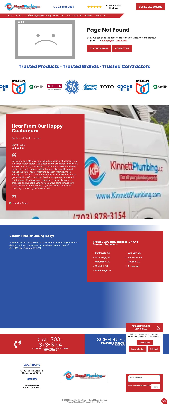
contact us (121, 40)
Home (10, 15)
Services (57, 15)
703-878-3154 (64, 6)
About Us (20, 15)
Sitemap (100, 402)
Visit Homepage (99, 48)
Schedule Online (150, 6)
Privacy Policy (89, 402)
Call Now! (154, 349)
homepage (107, 40)
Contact (99, 15)
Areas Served (73, 15)
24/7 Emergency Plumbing (38, 15)
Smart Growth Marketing (142, 385)
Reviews (88, 15)
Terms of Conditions (75, 402)
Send (156, 387)
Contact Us (122, 48)
